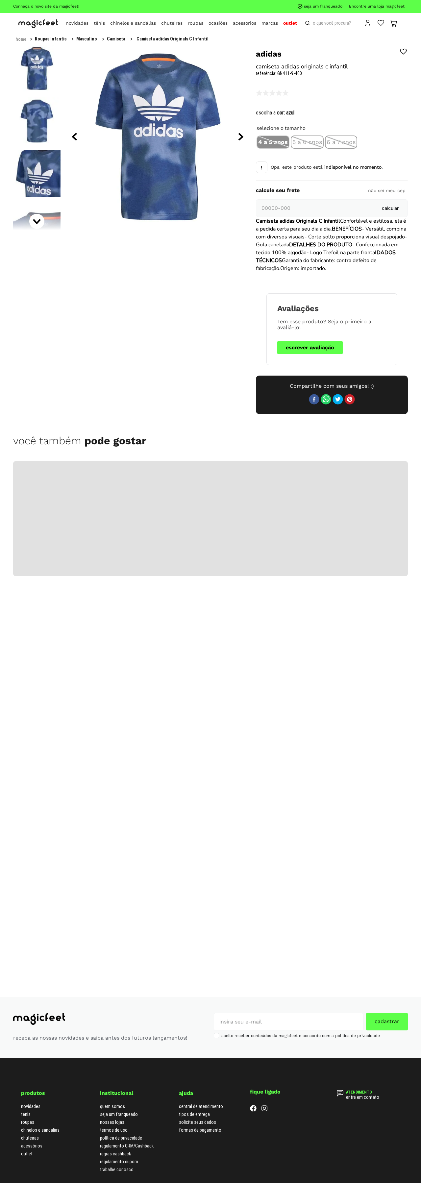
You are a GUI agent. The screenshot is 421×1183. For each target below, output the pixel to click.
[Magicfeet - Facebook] (253, 1002)
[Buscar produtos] (309, 23)
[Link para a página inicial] (21, 39)
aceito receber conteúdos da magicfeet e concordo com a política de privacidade (300, 927)
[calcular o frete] (390, 208)
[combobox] (332, 23)
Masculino (86, 39)
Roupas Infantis (50, 39)
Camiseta (116, 39)
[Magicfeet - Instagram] (264, 1002)
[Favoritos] (381, 22)
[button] (273, 142)
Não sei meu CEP (387, 190)
